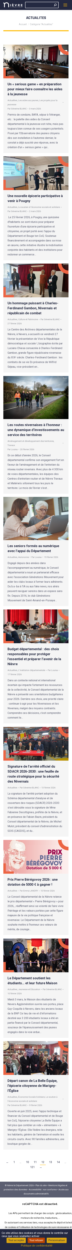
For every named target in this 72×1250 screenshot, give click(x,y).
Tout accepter (16, 1240)
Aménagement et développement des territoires (31, 441)
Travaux (11, 445)
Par (17, 108)
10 (27, 1162)
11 (35, 1162)
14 (58, 1162)
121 (32, 1167)
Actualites (12, 100)
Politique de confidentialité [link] (36, 1245)
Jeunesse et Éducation (29, 989)
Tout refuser (36, 1240)
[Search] (55, 5)
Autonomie (23, 557)
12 (42, 1162)
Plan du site (41, 1185)
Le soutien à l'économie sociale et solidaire (39, 207)
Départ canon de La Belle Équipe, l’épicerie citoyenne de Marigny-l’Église (32, 1086)
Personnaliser (56, 1240)
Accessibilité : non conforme (43, 1189)
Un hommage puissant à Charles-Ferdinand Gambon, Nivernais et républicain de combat (33, 308)
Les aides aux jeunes (28, 100)
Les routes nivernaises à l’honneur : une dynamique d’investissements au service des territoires (36, 430)
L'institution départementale (31, 670)
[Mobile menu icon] (65, 5)
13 (50, 1162)
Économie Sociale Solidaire (31, 1097)
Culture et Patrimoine (28, 319)
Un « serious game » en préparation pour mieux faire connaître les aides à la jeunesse (35, 89)
